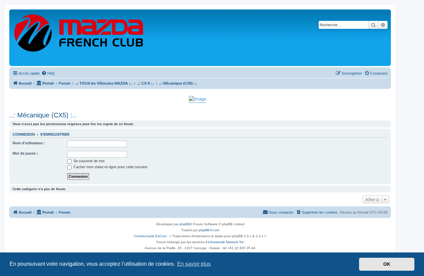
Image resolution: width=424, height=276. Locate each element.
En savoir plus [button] (194, 264)
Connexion (24, 134)
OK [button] (386, 264)
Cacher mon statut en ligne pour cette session (110, 167)
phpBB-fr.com (209, 230)
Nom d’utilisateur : (29, 143)
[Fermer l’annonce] (386, 98)
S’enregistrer (55, 134)
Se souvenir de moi (88, 161)
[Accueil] (79, 37)
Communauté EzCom (150, 236)
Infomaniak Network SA (226, 242)
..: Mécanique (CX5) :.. (43, 115)
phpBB (185, 224)
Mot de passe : (25, 153)
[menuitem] (48, 73)
